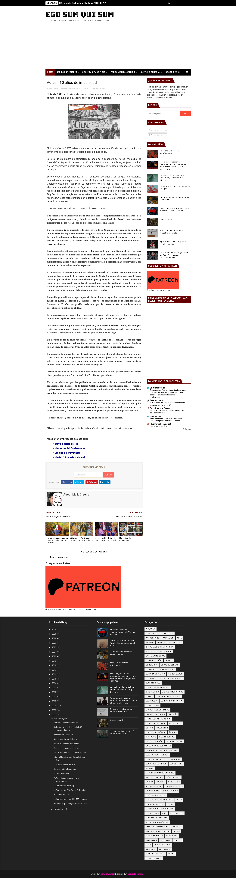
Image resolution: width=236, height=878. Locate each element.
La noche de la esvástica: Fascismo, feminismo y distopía (172, 177)
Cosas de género (170, 665)
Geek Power (175, 723)
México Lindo (173, 777)
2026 (54, 629)
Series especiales (67, 72)
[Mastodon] (183, 3)
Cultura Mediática (155, 674)
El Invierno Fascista (171, 701)
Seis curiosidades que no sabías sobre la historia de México (56, 540)
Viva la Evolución (155, 854)
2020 (54, 656)
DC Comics (151, 678)
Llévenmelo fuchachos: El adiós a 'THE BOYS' (82, 3)
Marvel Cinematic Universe (160, 773)
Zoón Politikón (154, 858)
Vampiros (151, 849)
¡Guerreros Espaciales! (160, 424)
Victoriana (165, 849)
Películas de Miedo (156, 795)
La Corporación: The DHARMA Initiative (70, 799)
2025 (54, 634)
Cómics (168, 660)
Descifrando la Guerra (160, 408)
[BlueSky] (188, 3)
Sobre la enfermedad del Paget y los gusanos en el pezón (122, 643)
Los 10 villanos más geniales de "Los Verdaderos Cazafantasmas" (174, 254)
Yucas (171, 854)
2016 (54, 674)
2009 (54, 706)
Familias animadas (155, 714)
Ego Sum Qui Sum (79, 14)
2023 (54, 643)
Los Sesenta (176, 764)
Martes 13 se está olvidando (66, 723)
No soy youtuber (174, 786)
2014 (54, 683)
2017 (54, 670)
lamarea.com (156, 416)
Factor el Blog (156, 400)
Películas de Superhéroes (159, 800)
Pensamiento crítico (122, 72)
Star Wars (151, 840)
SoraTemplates (107, 874)
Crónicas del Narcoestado (160, 669)
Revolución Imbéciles (157, 822)
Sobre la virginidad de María (65, 739)
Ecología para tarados (168, 696)
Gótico (149, 728)
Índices (173, 732)
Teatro (177, 840)
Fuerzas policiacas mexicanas (66, 748)
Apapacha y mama (62, 794)
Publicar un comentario (60, 557)
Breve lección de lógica (159, 651)
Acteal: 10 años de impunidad (66, 744)
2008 (54, 710)
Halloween (162, 728)
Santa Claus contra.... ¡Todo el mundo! (70, 753)
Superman (165, 840)
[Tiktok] (174, 3)
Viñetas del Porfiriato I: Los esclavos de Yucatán (106, 539)
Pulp (164, 813)
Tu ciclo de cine (162, 845)
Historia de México (99, 88)
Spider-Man (172, 836)
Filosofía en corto (156, 723)
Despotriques (153, 683)
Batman (150, 642)
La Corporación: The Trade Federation (70, 790)
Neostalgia (174, 782)
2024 (54, 638)
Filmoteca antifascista (158, 719)
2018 (54, 665)
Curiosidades (175, 674)
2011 (54, 697)
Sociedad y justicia (93, 72)
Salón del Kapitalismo (157, 827)
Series (176, 831)
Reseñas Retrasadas (156, 818)
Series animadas (154, 836)
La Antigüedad (166, 737)
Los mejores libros (156, 764)
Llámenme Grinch (61, 773)
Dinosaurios (152, 692)
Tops (148, 845)
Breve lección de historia (72, 88)
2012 (54, 692)
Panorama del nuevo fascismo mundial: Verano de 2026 (122, 632)
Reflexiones (176, 813)
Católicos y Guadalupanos (65, 769)
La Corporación (154, 741)
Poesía (170, 804)
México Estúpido (154, 777)
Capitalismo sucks (155, 656)
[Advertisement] (118, 48)
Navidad (161, 782)
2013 (54, 688)
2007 (54, 715)
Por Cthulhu (152, 813)
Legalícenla (152, 755)
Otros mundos (170, 791)
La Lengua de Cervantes (158, 746)
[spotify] (178, 3)
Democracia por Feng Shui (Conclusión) (70, 803)
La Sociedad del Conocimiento (162, 750)
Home (50, 72)
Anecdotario (153, 638)
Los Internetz (173, 759)
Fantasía (172, 714)
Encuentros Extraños (157, 710)
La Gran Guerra (174, 741)
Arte (179, 638)
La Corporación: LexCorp (64, 786)
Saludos (177, 827)
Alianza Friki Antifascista (159, 633)
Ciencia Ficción (154, 660)
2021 (54, 652)
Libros (165, 755)
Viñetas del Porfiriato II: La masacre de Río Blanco (81, 539)
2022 (54, 647)
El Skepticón (152, 705)
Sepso (167, 831)
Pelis (179, 800)
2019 (54, 661)
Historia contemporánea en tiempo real (71, 79)
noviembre (59, 809)
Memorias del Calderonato (69, 448)
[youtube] (169, 3)
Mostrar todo (186, 429)
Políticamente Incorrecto (160, 809)
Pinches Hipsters (154, 804)
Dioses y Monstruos (172, 692)
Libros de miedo (154, 759)
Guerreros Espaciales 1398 (160, 426)
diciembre (58, 719)
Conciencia (87, 88)
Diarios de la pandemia (158, 687)
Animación (168, 638)
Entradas (154, 130)
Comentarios (156, 135)
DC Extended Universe (171, 678)
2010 (54, 701)
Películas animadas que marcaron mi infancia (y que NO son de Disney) (123, 700)
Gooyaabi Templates (136, 874)
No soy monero (154, 786)
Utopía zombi (166, 219)
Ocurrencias (152, 791)
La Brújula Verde (157, 388)
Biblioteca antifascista (169, 642)
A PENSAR (150, 629)
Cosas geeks (172, 72)
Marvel (150, 768)
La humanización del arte (64, 765)
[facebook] (164, 3)
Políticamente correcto (63, 735)
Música (149, 782)
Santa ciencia (153, 831)
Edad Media (151, 701)
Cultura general (150, 72)
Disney (149, 696)
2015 (54, 679)
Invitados (151, 737)
